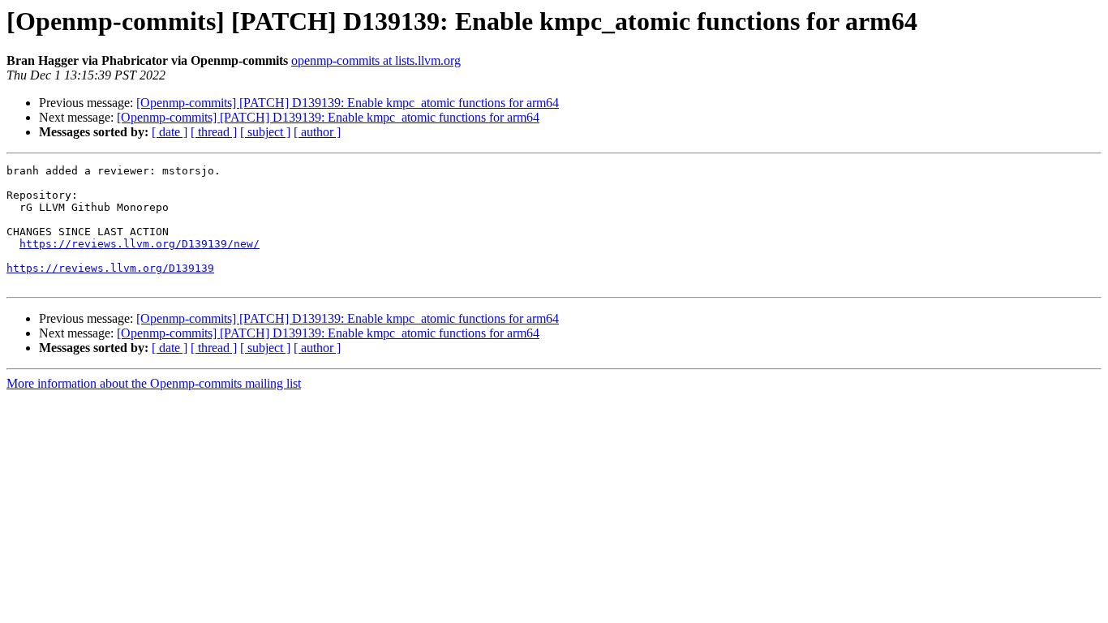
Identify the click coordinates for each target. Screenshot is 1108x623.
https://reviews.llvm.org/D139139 (110, 268)
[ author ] (317, 132)
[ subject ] (265, 132)
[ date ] (169, 132)
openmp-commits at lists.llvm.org (376, 60)
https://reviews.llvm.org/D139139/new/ (139, 244)
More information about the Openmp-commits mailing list (153, 383)
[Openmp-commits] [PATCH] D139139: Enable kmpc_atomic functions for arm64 (347, 103)
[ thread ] (214, 132)
